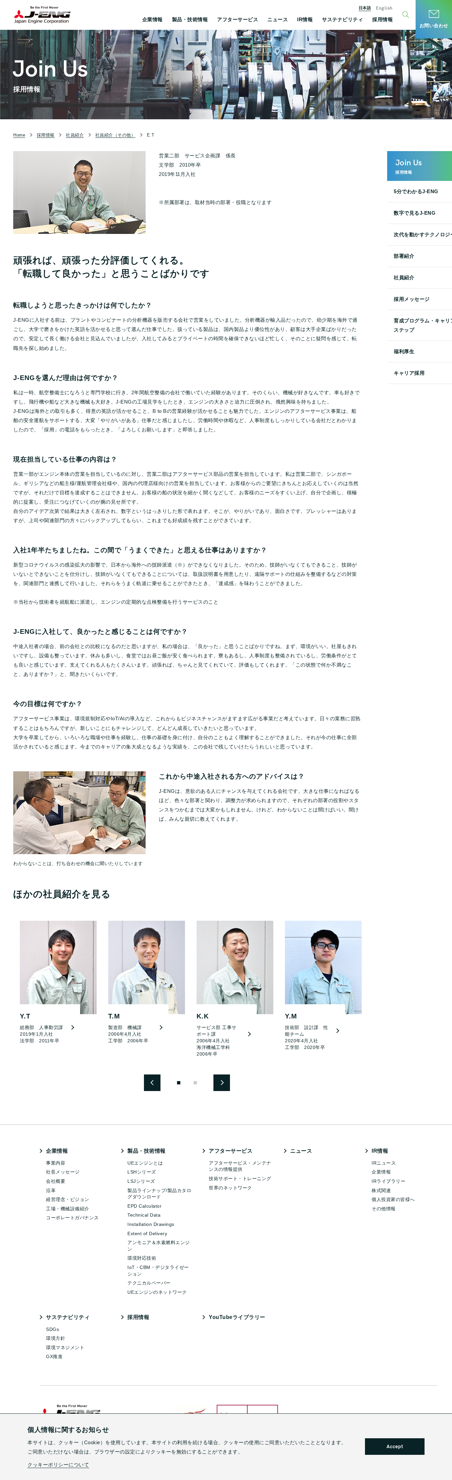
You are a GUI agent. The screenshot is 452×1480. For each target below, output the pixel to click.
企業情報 (57, 1151)
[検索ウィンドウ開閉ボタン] (406, 15)
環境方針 (55, 1338)
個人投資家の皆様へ (393, 1199)
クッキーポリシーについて (58, 1464)
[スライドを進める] (152, 1082)
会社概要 (55, 1181)
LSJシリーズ (141, 1181)
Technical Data (143, 1215)
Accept (394, 1446)
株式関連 (381, 1190)
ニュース (301, 1151)
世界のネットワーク (230, 1187)
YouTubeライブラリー (237, 1317)
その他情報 (384, 1208)
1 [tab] (178, 1082)
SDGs (52, 1329)
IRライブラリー (388, 1181)
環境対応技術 (141, 1258)
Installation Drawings (150, 1224)
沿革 (51, 1190)
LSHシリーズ (141, 1172)
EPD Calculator (144, 1206)
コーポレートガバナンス (72, 1217)
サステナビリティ (68, 1317)
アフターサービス (230, 1151)
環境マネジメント (65, 1347)
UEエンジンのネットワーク (157, 1292)
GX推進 (54, 1356)
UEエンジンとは (145, 1163)
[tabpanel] (55, 986)
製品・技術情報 (146, 1151)
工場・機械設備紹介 (67, 1208)
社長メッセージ (63, 1172)
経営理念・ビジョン (67, 1199)
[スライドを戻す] (221, 1082)
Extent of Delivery (147, 1233)
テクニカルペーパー (149, 1283)
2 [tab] (195, 1082)
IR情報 (380, 1151)
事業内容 (55, 1163)
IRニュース (384, 1163)
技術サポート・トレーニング (240, 1178)
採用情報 (138, 1317)
